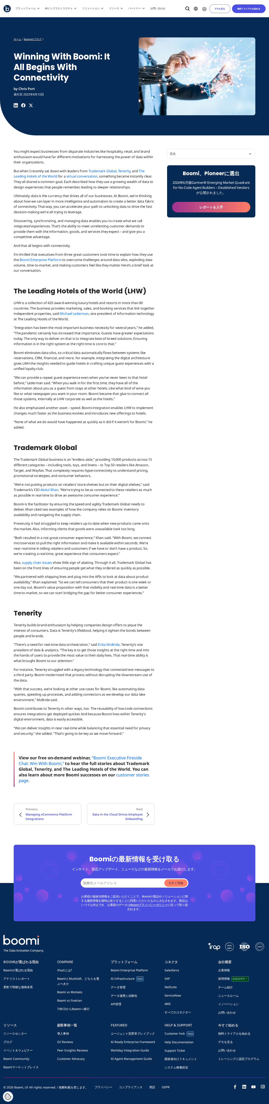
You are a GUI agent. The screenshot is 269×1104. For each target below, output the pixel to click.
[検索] (187, 8)
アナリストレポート (16, 979)
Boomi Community (16, 1059)
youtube (253, 1087)
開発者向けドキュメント (181, 1059)
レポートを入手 (211, 207)
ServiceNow (173, 995)
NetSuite (171, 987)
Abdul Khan (49, 489)
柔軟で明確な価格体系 (18, 987)
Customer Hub (179, 1033)
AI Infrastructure (126, 979)
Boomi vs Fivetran (69, 1000)
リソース (114, 8)
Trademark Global (102, 171)
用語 (152, 1087)
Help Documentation (179, 1042)
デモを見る (220, 8)
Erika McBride (109, 644)
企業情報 (225, 970)
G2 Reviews (65, 1042)
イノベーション (228, 1004)
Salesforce (172, 970)
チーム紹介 (227, 987)
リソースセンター (15, 1033)
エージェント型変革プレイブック (133, 1033)
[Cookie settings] (8, 1096)
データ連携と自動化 (124, 996)
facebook (235, 1087)
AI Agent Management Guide (131, 1059)
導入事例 (63, 1033)
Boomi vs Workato (71, 992)
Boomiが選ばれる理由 (18, 970)
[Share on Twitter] (31, 105)
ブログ (9, 1042)
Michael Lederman (74, 313)
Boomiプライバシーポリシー (149, 905)
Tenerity (124, 171)
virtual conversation (82, 176)
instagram (263, 1087)
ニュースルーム (230, 996)
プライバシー (103, 1087)
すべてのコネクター (178, 1012)
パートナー (134, 8)
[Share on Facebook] (23, 105)
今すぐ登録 (176, 883)
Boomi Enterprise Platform (40, 259)
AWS (168, 1004)
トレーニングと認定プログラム (238, 1059)
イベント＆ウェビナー (18, 1050)
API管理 (116, 1004)
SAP (169, 979)
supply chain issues (37, 562)
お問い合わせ (157, 8)
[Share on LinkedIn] (16, 105)
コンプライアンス (130, 1087)
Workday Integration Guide (130, 1050)
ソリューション (91, 8)
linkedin (244, 1087)
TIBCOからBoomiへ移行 (73, 1009)
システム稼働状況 (176, 1067)
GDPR (166, 1087)
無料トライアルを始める (248, 8)
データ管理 (118, 987)
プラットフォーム (26, 8)
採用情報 (233, 979)
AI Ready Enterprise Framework (133, 1042)
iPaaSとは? (64, 970)
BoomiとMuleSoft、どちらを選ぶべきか (78, 981)
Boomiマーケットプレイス (21, 1067)
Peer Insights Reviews (72, 1050)
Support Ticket (175, 1050)
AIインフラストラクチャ (59, 8)
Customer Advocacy (71, 1059)
